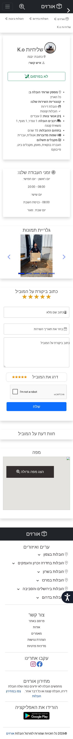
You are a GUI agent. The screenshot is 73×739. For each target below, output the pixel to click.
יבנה (30, 56)
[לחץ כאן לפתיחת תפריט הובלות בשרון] (38, 572)
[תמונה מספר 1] (44, 273)
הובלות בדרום (40, 18)
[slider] (19, 376)
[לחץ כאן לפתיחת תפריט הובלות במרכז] (37, 580)
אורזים (49, 6)
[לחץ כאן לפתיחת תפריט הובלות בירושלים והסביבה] (18, 589)
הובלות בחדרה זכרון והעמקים (41, 563)
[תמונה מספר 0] (51, 273)
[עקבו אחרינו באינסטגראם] (33, 665)
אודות (36, 627)
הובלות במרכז (53, 580)
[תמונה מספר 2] (36, 273)
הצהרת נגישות (37, 639)
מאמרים (36, 633)
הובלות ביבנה (16, 18)
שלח (36, 406)
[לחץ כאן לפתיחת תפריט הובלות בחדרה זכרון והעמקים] (13, 563)
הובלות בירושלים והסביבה (44, 589)
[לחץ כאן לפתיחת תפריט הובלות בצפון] (39, 555)
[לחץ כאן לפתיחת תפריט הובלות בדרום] (37, 597)
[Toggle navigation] (7, 6)
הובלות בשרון (54, 571)
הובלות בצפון (54, 554)
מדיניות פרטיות (36, 646)
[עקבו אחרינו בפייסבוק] (39, 665)
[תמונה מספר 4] (21, 273)
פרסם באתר (37, 621)
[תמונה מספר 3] (29, 273)
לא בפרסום (38, 76)
